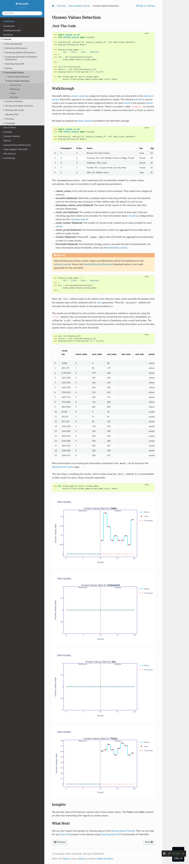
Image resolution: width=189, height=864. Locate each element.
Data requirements (13, 44)
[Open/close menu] (2, 26)
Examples (7, 132)
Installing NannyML (12, 30)
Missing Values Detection (18, 77)
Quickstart (8, 35)
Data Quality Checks (14, 72)
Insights (13, 93)
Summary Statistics (14, 101)
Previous (61, 842)
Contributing (9, 158)
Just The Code (15, 85)
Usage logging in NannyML (15, 149)
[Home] (53, 6)
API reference (9, 154)
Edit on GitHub (147, 6)
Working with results (14, 110)
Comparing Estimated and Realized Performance (21, 58)
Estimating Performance (16, 48)
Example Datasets (11, 136)
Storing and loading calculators (19, 106)
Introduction (9, 26)
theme (81, 859)
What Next (14, 97)
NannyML (23, 4)
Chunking (9, 119)
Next (148, 842)
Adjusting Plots (12, 114)
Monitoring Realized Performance (20, 52)
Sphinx (66, 859)
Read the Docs (105, 859)
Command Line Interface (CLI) (17, 145)
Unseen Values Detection (18, 81)
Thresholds (10, 123)
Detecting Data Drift (14, 64)
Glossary (7, 141)
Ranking (8, 68)
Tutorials (7, 39)
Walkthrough (15, 89)
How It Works (9, 127)
